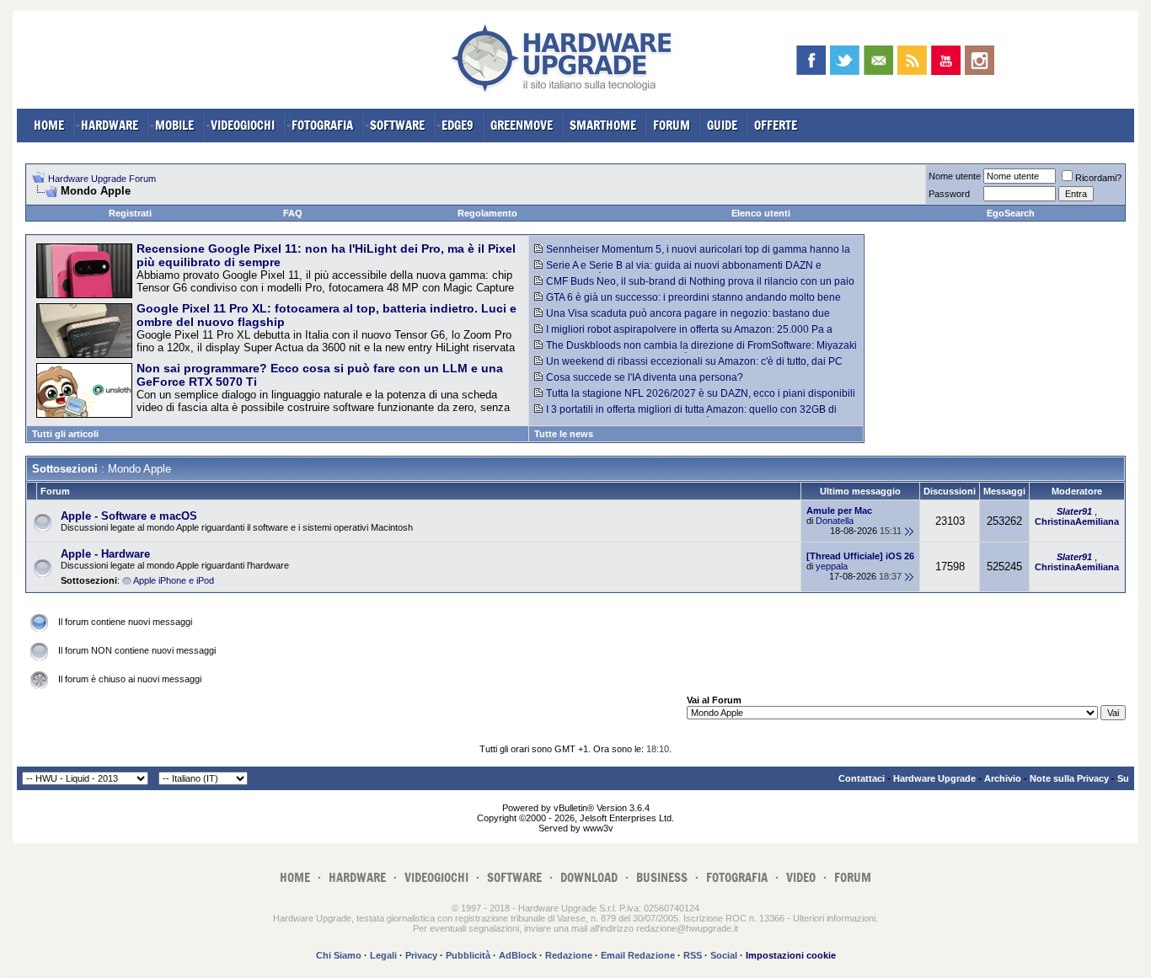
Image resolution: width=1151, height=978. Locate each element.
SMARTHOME (603, 125)
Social (723, 955)
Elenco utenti (760, 213)
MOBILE (174, 125)
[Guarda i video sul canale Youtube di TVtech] (946, 60)
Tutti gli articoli (65, 434)
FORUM (671, 125)
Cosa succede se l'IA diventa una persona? (644, 377)
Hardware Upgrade (934, 778)
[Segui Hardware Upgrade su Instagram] (979, 60)
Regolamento (487, 213)
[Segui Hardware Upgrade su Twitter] (844, 60)
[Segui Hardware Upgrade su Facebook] (811, 60)
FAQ (292, 213)
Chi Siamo (338, 955)
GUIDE (722, 125)
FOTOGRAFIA (322, 125)
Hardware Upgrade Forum (102, 179)
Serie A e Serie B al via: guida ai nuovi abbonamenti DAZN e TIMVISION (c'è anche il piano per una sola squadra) (678, 271)
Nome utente (955, 176)
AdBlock (518, 955)
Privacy (421, 955)
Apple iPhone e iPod (173, 580)
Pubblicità (468, 955)
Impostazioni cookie (791, 955)
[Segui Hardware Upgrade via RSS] (912, 60)
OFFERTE (775, 125)
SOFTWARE (397, 125)
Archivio (1002, 778)
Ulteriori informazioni (834, 918)
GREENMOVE (521, 125)
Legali (383, 955)
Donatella (835, 521)
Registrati (130, 213)
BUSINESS (662, 877)
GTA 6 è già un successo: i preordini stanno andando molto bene (693, 297)
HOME (49, 125)
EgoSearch (1011, 213)
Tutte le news (563, 434)
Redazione (568, 955)
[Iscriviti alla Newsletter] (878, 60)
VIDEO (801, 877)
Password (949, 194)
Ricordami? (1098, 178)
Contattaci (861, 778)
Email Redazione (638, 955)
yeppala (832, 566)
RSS (692, 955)
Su (1123, 778)
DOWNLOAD (589, 877)
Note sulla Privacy (1069, 778)
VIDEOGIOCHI (243, 125)
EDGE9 (458, 125)
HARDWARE (109, 125)
